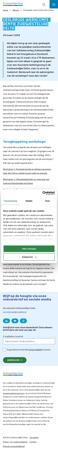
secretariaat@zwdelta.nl (14, 312)
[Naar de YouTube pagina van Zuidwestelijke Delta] (14, 320)
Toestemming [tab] (10, 201)
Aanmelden (13, 360)
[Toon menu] (54, 4)
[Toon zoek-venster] (44, 4)
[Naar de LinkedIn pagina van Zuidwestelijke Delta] (6, 320)
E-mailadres (13, 336)
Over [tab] (47, 201)
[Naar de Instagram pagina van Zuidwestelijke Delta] (23, 320)
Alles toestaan (29, 249)
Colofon (32, 442)
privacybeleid (35, 349)
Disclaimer (34, 437)
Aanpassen (27, 257)
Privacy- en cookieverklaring (15, 442)
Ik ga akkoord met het (28, 349)
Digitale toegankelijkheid (14, 446)
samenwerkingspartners (13, 393)
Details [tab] (29, 201)
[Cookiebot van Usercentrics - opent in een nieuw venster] (42, 193)
